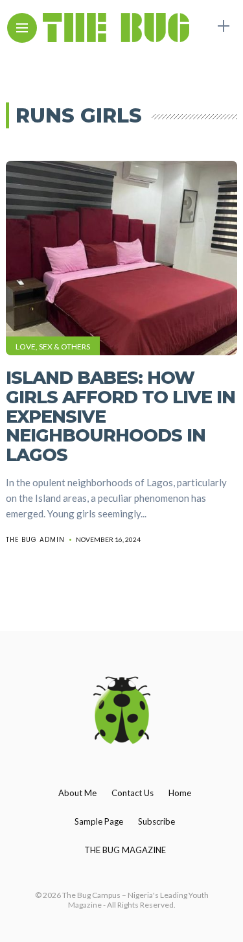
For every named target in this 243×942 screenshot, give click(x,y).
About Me (77, 793)
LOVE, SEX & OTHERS (53, 346)
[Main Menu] (22, 28)
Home (179, 793)
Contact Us (132, 793)
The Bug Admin (35, 540)
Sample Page (99, 821)
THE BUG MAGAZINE (125, 850)
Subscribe (156, 821)
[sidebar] (223, 26)
